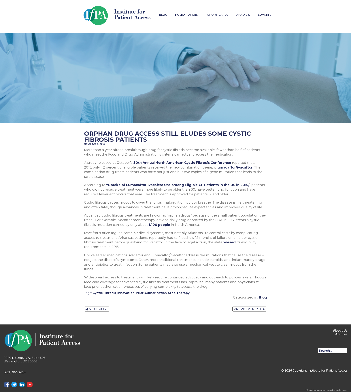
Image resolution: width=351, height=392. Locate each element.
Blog (163, 14)
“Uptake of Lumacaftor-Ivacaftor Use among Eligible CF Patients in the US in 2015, (177, 185)
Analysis (243, 14)
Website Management (316, 390)
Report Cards (217, 14)
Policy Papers (186, 14)
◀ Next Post (96, 309)
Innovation (126, 293)
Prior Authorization (151, 293)
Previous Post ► (250, 309)
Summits (264, 14)
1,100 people (159, 225)
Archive (341, 334)
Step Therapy (179, 293)
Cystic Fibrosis (104, 293)
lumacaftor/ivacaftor (235, 167)
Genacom (342, 390)
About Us (340, 330)
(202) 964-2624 (15, 372)
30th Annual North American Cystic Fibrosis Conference (182, 162)
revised (229, 242)
